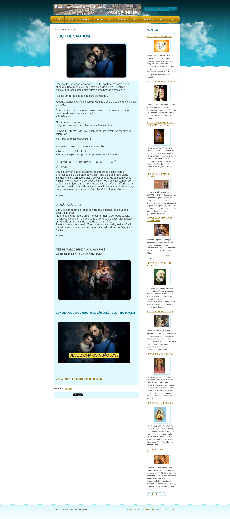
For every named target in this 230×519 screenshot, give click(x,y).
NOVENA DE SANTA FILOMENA (160, 354)
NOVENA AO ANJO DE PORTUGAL (161, 82)
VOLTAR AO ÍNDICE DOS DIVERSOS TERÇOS (79, 379)
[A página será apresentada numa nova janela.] (96, 61)
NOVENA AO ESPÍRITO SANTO (159, 37)
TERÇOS (68, 388)
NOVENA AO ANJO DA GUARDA (160, 312)
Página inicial (134, 509)
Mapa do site (149, 509)
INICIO (56, 30)
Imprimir (171, 509)
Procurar (173, 9)
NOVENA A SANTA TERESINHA (160, 403)
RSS (160, 509)
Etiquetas (58, 388)
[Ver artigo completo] (161, 46)
